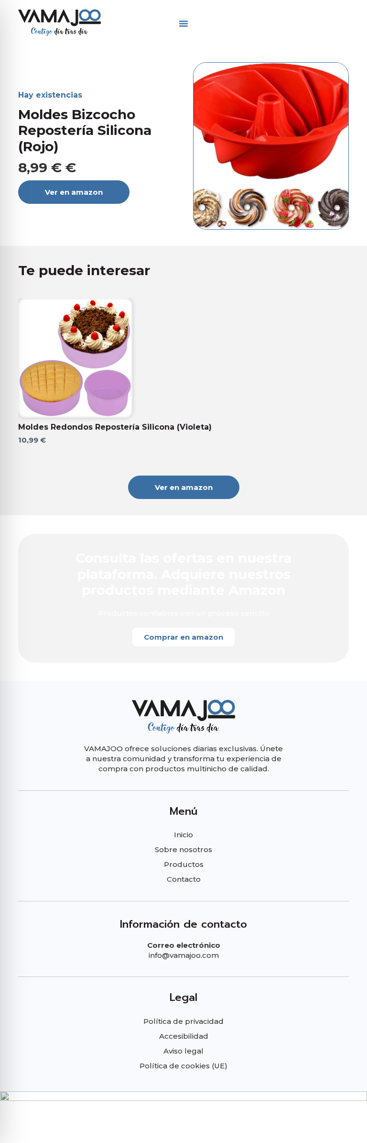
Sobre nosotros (183, 849)
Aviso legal (183, 1050)
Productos (184, 864)
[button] (183, 23)
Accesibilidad (183, 1036)
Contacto (184, 879)
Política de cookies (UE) (183, 1065)
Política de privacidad (183, 1021)
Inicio (183, 834)
